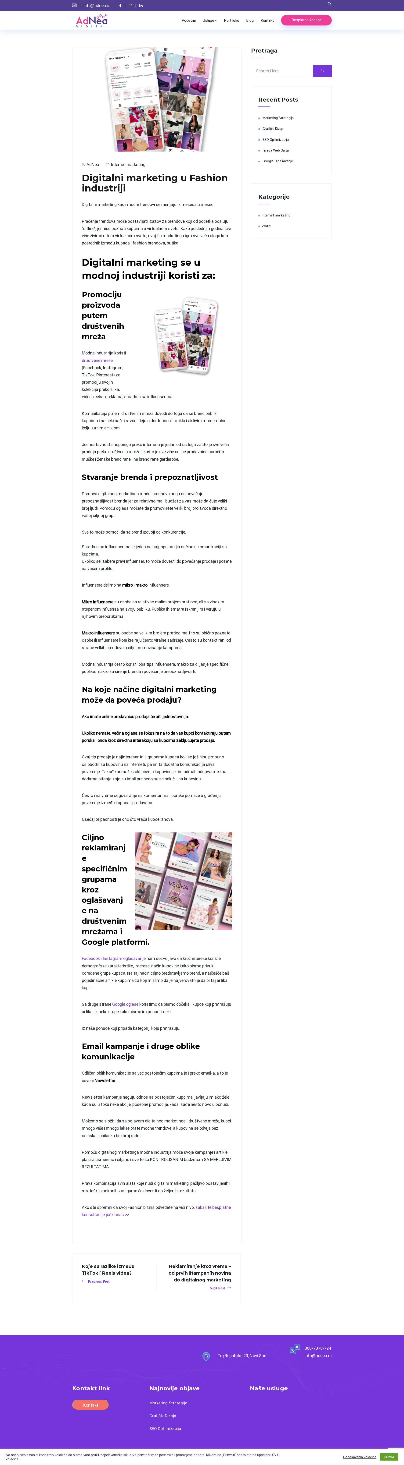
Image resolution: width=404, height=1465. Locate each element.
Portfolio (231, 20)
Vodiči (266, 226)
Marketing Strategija (278, 118)
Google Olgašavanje (278, 161)
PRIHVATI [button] (389, 1457)
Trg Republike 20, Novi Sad (241, 1355)
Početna (189, 20)
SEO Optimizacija (276, 140)
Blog (250, 20)
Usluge (208, 20)
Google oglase (125, 1004)
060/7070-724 (318, 1348)
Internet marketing (128, 164)
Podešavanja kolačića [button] (359, 1457)
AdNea (92, 164)
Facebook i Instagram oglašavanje (114, 958)
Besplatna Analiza (306, 20)
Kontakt (267, 20)
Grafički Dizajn (273, 129)
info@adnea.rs (318, 1355)
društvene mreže (97, 360)
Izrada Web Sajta (276, 150)
